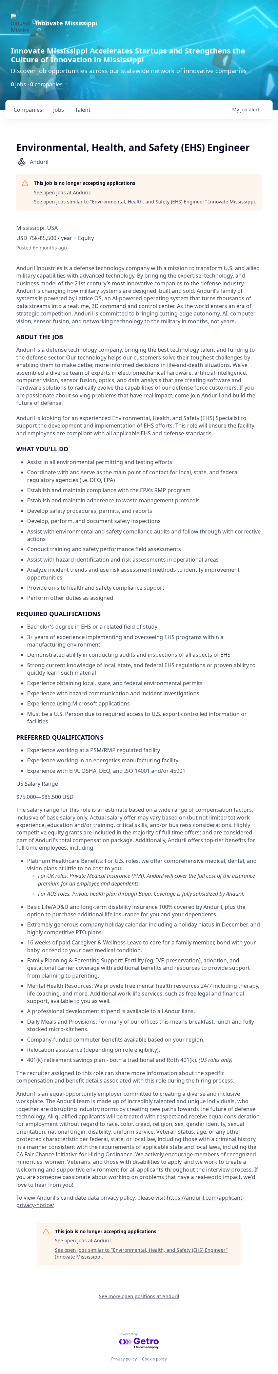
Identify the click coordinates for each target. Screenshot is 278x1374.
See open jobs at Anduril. (62, 192)
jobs (58, 109)
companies (28, 109)
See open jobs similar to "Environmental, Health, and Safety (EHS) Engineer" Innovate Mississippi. (145, 201)
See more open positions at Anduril (139, 1296)
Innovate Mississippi (66, 23)
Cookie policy (154, 1359)
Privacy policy (124, 1359)
